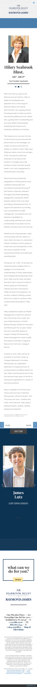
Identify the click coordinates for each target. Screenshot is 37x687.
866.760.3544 (16, 624)
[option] (18, 477)
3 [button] (20, 517)
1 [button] (16, 517)
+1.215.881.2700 (15, 622)
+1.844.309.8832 (13, 627)
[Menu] (32, 2)
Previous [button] (3, 485)
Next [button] (34, 485)
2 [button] (18, 517)
